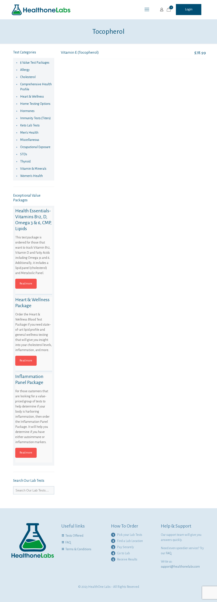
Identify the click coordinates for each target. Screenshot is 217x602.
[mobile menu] (146, 9)
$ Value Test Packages (34, 62)
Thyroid (25, 161)
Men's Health (29, 132)
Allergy (25, 69)
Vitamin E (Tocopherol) (80, 52)
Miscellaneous (29, 139)
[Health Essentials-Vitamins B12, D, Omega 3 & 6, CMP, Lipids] (33, 226)
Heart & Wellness (32, 96)
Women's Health (31, 176)
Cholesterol (28, 77)
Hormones (27, 111)
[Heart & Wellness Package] (33, 315)
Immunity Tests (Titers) (35, 118)
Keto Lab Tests (30, 125)
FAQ (68, 542)
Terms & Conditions (78, 549)
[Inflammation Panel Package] (33, 392)
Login (188, 9)
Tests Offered (74, 535)
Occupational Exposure (35, 147)
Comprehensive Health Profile (36, 87)
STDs (23, 154)
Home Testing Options (35, 103)
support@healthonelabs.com (180, 566)
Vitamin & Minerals (33, 168)
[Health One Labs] (41, 9)
